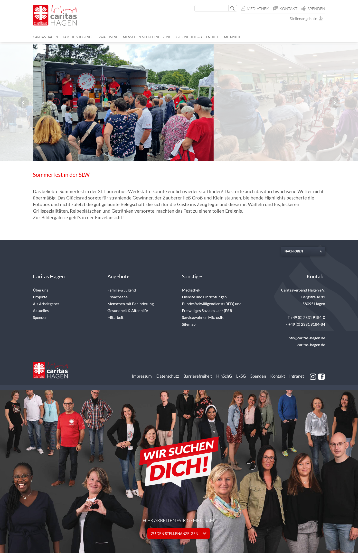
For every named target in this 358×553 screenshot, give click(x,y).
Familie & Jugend (121, 290)
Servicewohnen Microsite (203, 317)
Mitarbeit (115, 317)
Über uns (40, 290)
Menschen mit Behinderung (130, 304)
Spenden (316, 8)
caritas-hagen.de (311, 345)
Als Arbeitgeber (46, 304)
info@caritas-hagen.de (306, 338)
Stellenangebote (304, 18)
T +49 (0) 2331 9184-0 (306, 317)
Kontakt (288, 8)
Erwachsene (117, 297)
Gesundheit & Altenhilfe (127, 310)
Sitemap (189, 324)
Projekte (40, 297)
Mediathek (258, 8)
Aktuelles (41, 310)
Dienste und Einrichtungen (204, 297)
